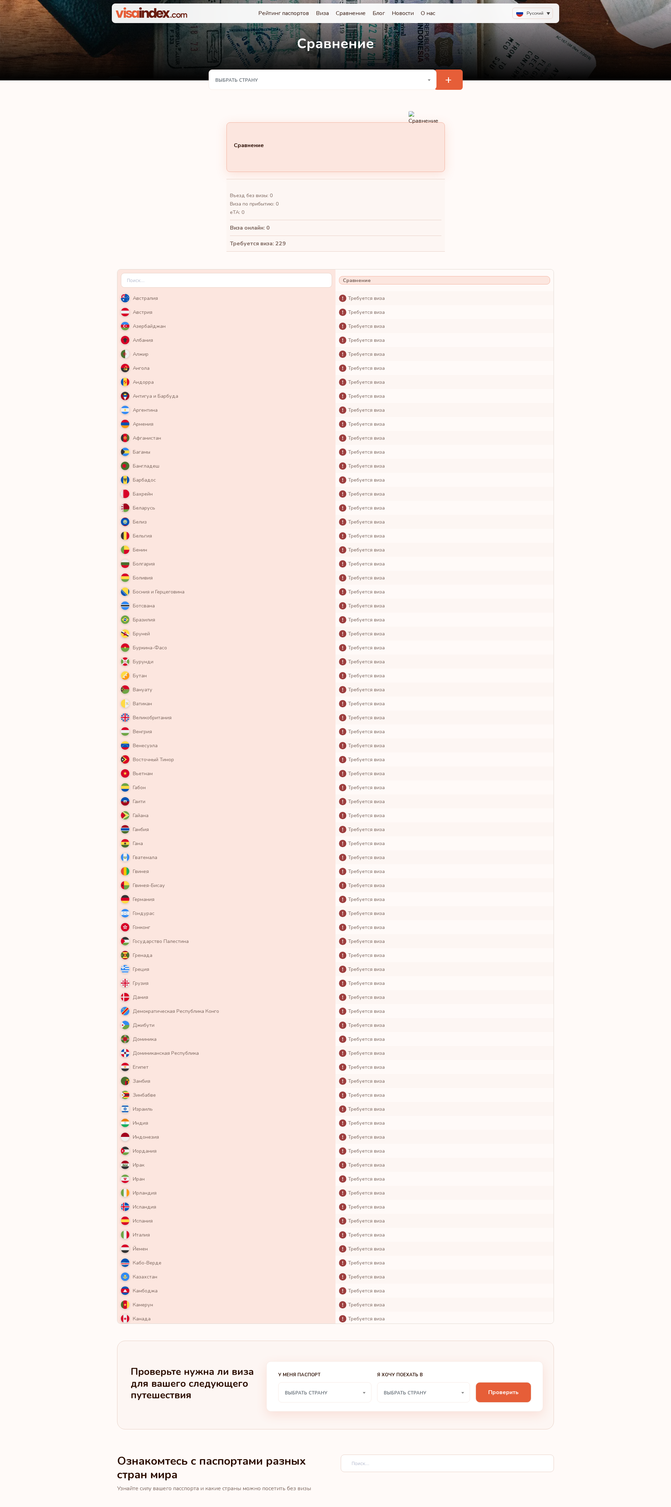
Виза (322, 13)
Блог (379, 13)
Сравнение (351, 13)
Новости (403, 13)
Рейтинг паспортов (283, 13)
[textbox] (322, 80)
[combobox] (323, 80)
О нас (428, 13)
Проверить (503, 1392)
